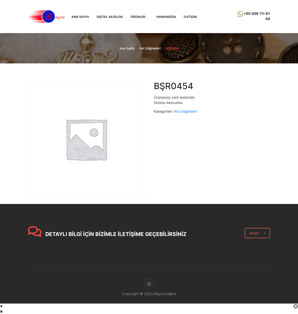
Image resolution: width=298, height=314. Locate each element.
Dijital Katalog (110, 17)
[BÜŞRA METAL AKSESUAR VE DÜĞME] (46, 16)
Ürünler (137, 17)
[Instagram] (149, 284)
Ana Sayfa (80, 17)
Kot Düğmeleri (150, 48)
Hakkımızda (166, 17)
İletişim (190, 17)
